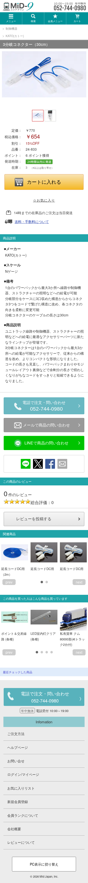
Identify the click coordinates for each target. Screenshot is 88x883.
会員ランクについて (22, 815)
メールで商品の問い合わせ (46, 425)
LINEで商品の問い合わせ (46, 443)
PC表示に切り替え (44, 864)
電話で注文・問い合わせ (44, 406)
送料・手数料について (32, 221)
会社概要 (14, 828)
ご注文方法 (15, 733)
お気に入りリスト (21, 788)
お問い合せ (15, 760)
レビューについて (21, 842)
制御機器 (11, 28)
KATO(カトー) (15, 36)
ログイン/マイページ (23, 774)
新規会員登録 (17, 801)
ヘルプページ (17, 747)
